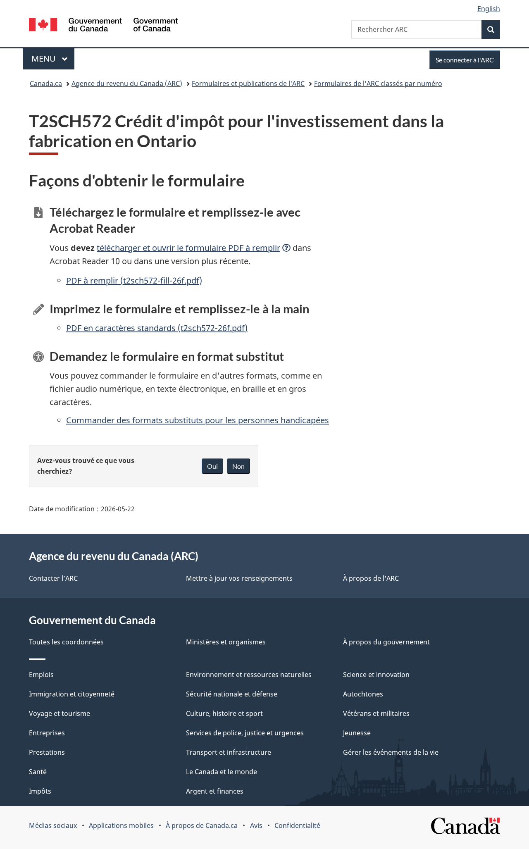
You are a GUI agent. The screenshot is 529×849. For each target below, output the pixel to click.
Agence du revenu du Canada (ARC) (126, 83)
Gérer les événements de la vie (390, 752)
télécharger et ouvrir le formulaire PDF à (188, 247)
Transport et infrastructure (228, 752)
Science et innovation (376, 674)
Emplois (41, 674)
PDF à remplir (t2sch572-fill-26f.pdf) (134, 280)
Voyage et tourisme (59, 713)
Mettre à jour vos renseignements (239, 578)
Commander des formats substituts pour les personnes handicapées (197, 420)
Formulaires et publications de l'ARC (248, 83)
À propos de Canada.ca (202, 825)
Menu (52, 58)
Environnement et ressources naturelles (249, 674)
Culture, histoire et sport (224, 713)
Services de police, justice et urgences (245, 732)
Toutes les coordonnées (66, 641)
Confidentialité (297, 825)
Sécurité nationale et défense (231, 694)
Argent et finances (214, 791)
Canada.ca (46, 83)
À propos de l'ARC (371, 578)
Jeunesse (357, 732)
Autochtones (363, 694)
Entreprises (47, 732)
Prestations (47, 752)
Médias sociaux (53, 825)
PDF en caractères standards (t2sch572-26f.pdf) (157, 328)
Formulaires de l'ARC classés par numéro (378, 83)
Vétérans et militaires (376, 713)
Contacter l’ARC (53, 578)
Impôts (40, 791)
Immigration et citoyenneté (71, 694)
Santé (38, 771)
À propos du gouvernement (386, 641)
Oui (212, 466)
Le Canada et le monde (221, 771)
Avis (256, 825)
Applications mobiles (121, 825)
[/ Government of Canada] (103, 26)
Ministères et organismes (226, 641)
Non (238, 466)
